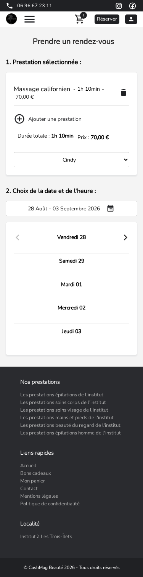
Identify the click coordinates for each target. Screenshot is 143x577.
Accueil (28, 465)
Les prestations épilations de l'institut (61, 394)
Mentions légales (39, 496)
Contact (29, 488)
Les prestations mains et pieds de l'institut (67, 417)
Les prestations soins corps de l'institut (63, 402)
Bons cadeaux (35, 473)
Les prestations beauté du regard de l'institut (70, 425)
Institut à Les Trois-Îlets (46, 536)
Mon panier (32, 481)
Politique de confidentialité (50, 503)
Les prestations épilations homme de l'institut (70, 433)
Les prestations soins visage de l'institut (64, 410)
